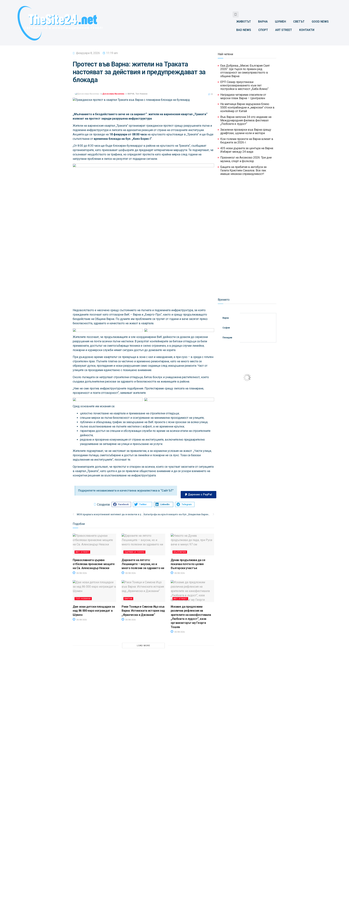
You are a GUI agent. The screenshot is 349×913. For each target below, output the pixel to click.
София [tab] (226, 327)
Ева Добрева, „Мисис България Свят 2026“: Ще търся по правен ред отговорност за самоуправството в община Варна (245, 71)
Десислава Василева (113, 94)
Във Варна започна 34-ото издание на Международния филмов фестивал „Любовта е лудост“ (245, 120)
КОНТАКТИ (306, 30)
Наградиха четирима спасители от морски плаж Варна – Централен (243, 96)
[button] (236, 14)
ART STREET (283, 30)
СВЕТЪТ (298, 21)
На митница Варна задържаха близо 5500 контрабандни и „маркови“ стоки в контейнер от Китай (247, 107)
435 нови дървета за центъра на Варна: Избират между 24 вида (247, 149)
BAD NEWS (243, 30)
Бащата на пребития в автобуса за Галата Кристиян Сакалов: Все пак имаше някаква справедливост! (243, 170)
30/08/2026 (81, 573)
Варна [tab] (225, 318)
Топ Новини (141, 94)
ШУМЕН (280, 21)
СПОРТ (263, 30)
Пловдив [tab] (227, 337)
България (180, 552)
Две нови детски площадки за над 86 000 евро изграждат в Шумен (94, 611)
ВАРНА (263, 21)
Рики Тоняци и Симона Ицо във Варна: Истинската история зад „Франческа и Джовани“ (143, 611)
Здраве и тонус (134, 552)
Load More (143, 645)
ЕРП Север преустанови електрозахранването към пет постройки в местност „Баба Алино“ (244, 85)
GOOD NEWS (320, 21)
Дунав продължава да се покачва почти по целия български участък (188, 564)
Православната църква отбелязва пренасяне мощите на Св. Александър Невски (94, 564)
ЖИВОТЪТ (243, 21)
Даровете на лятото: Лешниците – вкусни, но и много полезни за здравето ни (143, 564)
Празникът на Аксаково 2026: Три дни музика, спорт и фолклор (246, 159)
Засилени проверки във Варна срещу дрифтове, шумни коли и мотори (245, 131)
